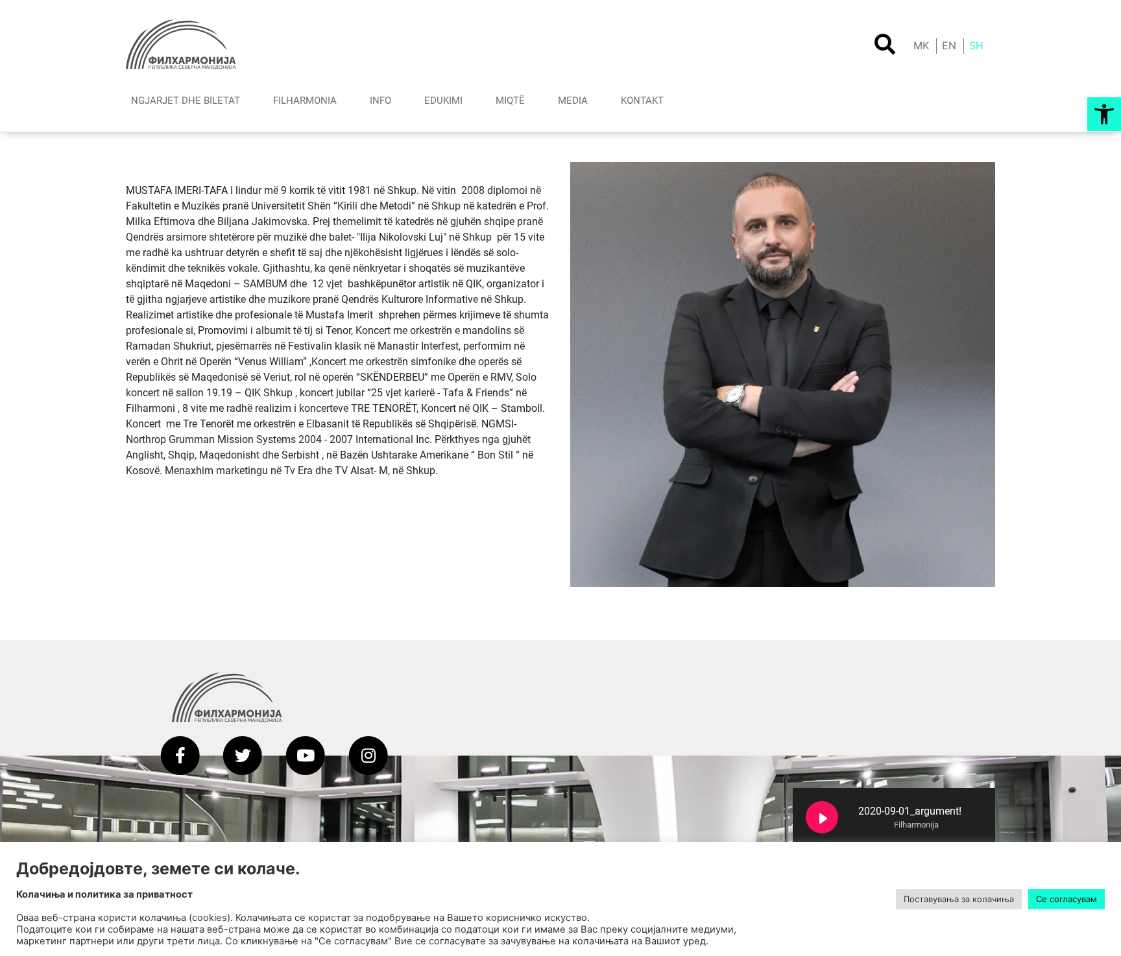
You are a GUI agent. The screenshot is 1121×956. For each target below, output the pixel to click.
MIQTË (510, 100)
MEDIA (573, 100)
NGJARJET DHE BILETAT (185, 100)
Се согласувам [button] (1066, 899)
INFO (380, 100)
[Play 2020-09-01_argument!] (822, 817)
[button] (1104, 114)
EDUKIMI (443, 100)
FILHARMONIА (305, 100)
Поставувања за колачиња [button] (959, 899)
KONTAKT (642, 100)
